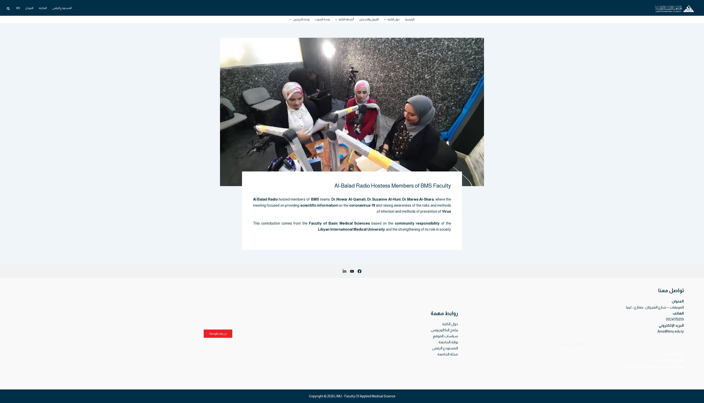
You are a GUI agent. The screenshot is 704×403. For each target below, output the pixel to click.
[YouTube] (352, 271)
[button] (8, 8)
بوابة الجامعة (448, 342)
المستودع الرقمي (445, 348)
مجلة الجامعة (447, 354)
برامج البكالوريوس (444, 330)
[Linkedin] (344, 271)
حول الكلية (450, 324)
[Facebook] (360, 271)
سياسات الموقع (445, 336)
